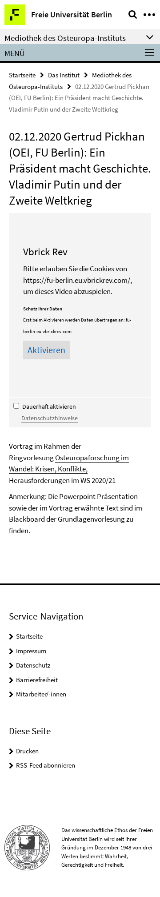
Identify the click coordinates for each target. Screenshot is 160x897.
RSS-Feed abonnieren (45, 765)
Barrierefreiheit (37, 680)
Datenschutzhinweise (49, 418)
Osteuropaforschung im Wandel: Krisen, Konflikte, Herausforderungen (69, 469)
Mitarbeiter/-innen (41, 694)
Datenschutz (33, 665)
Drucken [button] (27, 751)
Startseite (22, 75)
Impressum (31, 651)
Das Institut (64, 75)
